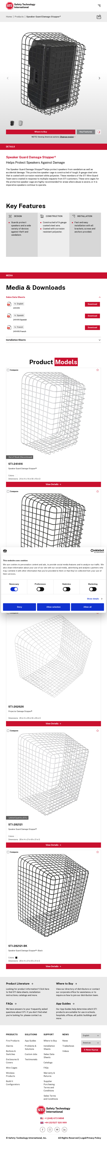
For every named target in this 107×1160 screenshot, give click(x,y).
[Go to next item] (99, 78)
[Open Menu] (99, 6)
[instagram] (49, 1129)
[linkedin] (64, 1129)
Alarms (9, 1046)
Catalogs (48, 1062)
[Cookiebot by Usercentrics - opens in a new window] (92, 551)
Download (92, 304)
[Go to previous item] (7, 78)
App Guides (30, 1041)
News (65, 1041)
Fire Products (12, 1041)
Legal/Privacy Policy (90, 1138)
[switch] (40, 589)
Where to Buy (40, 132)
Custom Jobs (31, 1054)
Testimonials (31, 1059)
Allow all (87, 607)
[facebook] (42, 1129)
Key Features (86, 132)
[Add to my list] (98, 370)
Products (19, 16)
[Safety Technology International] (20, 5)
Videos (65, 1051)
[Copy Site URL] (99, 17)
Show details (93, 599)
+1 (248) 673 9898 (54, 1118)
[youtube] (57, 1129)
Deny (19, 607)
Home (9, 16)
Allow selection (53, 607)
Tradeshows (68, 1046)
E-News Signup (91, 1050)
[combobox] (91, 1035)
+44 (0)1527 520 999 (55, 1122)
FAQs (46, 1068)
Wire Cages (11, 1068)
